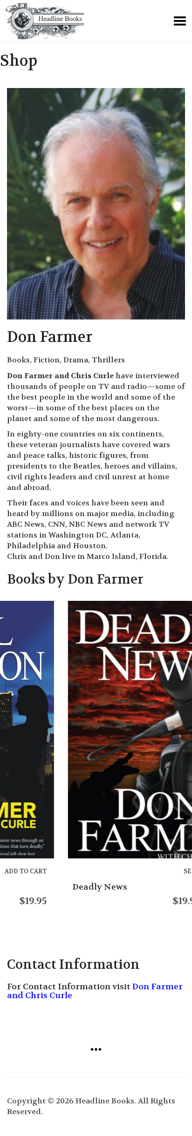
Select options (150, 871)
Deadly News (39, 887)
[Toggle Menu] (179, 21)
